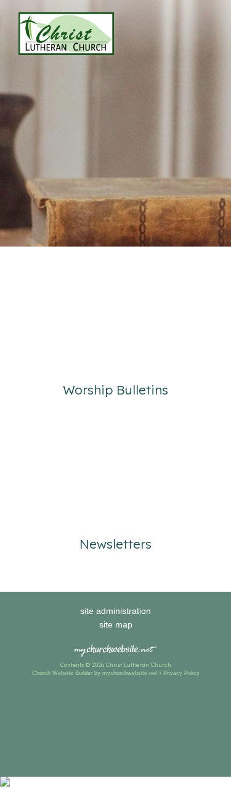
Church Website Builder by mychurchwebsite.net (94, 673)
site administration (115, 611)
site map (115, 624)
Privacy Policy (181, 673)
